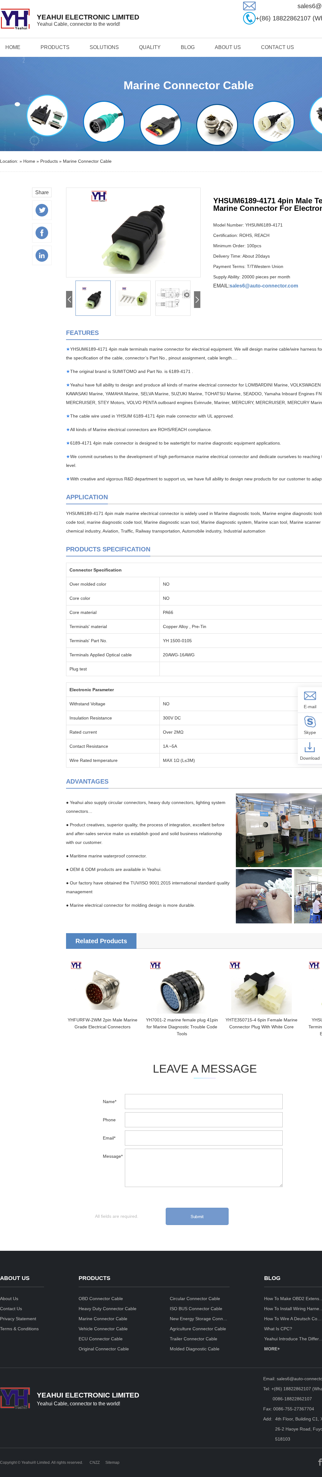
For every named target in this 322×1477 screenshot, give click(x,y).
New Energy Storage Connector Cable (200, 1318)
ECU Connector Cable (101, 1338)
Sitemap (112, 1462)
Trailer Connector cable (193, 1338)
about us (228, 47)
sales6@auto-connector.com (264, 285)
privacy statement (18, 1318)
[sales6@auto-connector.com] (249, 8)
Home (12, 47)
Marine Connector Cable (87, 161)
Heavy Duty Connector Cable (107, 1308)
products (55, 47)
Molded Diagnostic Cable (194, 1348)
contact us (277, 47)
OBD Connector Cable (101, 1298)
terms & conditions (19, 1328)
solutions (104, 47)
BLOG (188, 47)
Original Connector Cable (104, 1348)
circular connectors (127, 802)
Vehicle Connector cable (103, 1328)
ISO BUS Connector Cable (196, 1308)
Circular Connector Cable (195, 1298)
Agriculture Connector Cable (198, 1328)
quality (150, 47)
